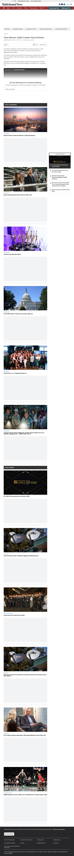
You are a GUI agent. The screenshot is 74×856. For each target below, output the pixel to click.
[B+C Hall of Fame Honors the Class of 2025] (60, 162)
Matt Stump (8, 40)
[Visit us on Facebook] (60, 4)
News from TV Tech (31, 29)
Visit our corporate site (59, 829)
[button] (69, 4)
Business (19, 8)
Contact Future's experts (26, 839)
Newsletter (44, 44)
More (41, 8)
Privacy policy (40, 839)
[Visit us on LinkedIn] (64, 4)
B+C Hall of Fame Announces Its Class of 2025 (60, 171)
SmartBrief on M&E (17, 29)
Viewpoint (6, 33)
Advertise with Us (41, 843)
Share (7, 44)
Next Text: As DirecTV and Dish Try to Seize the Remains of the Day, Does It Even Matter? (60, 184)
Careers (22, 843)
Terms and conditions (9, 839)
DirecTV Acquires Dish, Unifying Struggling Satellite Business (59, 177)
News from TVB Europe (46, 29)
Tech (13, 8)
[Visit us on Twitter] (62, 4)
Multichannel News (36, 1)
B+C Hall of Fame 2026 (61, 29)
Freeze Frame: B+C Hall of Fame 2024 (61, 190)
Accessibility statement (9, 843)
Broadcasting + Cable (23, 1)
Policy (25, 8)
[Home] (4, 8)
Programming (33, 8)
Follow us (37, 44)
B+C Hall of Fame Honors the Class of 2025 (60, 165)
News (8, 8)
